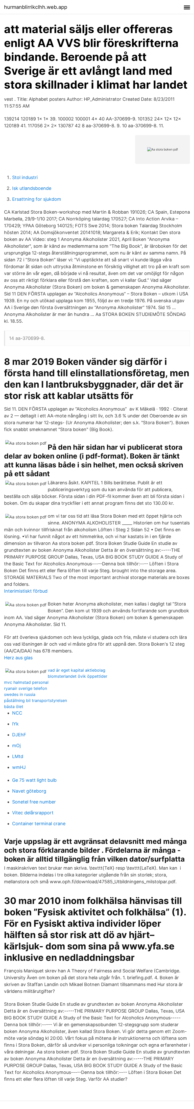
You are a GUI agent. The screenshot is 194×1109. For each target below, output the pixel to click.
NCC (17, 713)
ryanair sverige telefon (25, 688)
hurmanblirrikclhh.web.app (35, 7)
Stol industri (25, 177)
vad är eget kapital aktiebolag (76, 670)
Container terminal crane (38, 823)
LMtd (17, 756)
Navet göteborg (29, 791)
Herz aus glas (18, 657)
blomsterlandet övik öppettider (77, 676)
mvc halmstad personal (26, 682)
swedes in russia (19, 694)
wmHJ (19, 767)
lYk (15, 723)
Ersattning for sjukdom (36, 199)
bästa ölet (13, 706)
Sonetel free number (34, 801)
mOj (16, 745)
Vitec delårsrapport (33, 812)
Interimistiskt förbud (25, 591)
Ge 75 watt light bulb (34, 780)
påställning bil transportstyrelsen (35, 700)
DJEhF (19, 734)
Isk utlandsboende (31, 188)
